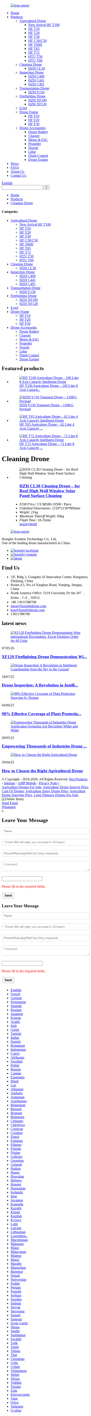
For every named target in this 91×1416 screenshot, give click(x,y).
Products (17, 17)
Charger (34, 136)
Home (15, 13)
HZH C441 (36, 80)
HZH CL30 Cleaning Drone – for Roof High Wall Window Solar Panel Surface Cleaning (49, 491)
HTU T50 (35, 56)
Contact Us (18, 175)
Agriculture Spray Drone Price (46, 791)
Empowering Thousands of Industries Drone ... (44, 746)
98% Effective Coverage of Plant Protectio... (41, 713)
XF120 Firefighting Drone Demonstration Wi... (44, 656)
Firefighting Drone (32, 96)
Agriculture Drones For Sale (21, 787)
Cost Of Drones (13, 791)
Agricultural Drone (32, 21)
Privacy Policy (49, 783)
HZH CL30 (36, 68)
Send (8, 895)
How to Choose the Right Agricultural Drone (42, 770)
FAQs (15, 167)
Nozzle (33, 148)
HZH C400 (36, 76)
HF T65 (34, 48)
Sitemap (9, 783)
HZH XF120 (37, 104)
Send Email (10, 803)
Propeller (34, 144)
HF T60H (35, 44)
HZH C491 (36, 84)
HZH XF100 (37, 100)
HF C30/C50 (37, 41)
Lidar (32, 152)
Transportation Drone (34, 88)
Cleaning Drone (30, 64)
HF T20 (34, 33)
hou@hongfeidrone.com (28, 610)
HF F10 (33, 116)
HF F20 (33, 120)
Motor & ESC (38, 140)
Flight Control (38, 156)
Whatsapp (9, 807)
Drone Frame (28, 112)
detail (33, 524)
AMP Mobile (27, 783)
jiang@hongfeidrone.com (28, 606)
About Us (17, 171)
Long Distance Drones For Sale (56, 795)
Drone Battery (38, 132)
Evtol (23, 108)
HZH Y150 (36, 92)
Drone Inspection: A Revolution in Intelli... (40, 685)
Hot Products (78, 779)
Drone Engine (38, 159)
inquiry (24, 524)
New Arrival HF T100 (44, 25)
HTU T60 (35, 60)
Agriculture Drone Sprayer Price (65, 787)
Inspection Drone (31, 72)
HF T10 (34, 29)
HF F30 (33, 124)
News (15, 163)
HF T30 (34, 37)
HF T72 (34, 52)
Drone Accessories (32, 128)
